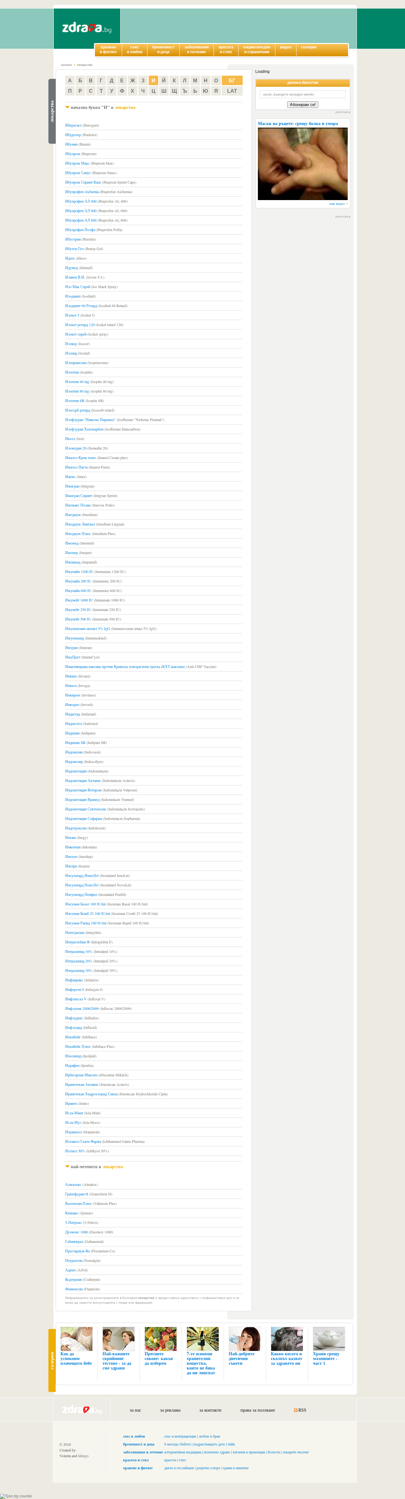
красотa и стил (136, 1460)
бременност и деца (138, 1444)
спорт (215, 1467)
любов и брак (209, 1436)
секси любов (134, 49)
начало (66, 64)
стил (182, 1459)
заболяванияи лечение (196, 49)
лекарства (84, 64)
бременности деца (163, 49)
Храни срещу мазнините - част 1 (326, 1358)
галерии (308, 47)
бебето (185, 1443)
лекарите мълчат (296, 1451)
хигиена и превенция (249, 1451)
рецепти (202, 1467)
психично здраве (217, 1451)
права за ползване (257, 1410)
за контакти (210, 1410)
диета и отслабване (179, 1467)
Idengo (83, 1455)
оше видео (337, 203)
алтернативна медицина (182, 1451)
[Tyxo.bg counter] (16, 1496)
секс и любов (134, 1436)
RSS (302, 1410)
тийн (231, 1443)
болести (274, 1451)
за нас (135, 1410)
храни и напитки (235, 1467)
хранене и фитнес (138, 1468)
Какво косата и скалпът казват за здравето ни (286, 1358)
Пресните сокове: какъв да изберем (159, 1358)
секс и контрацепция (180, 1436)
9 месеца (171, 1443)
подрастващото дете (209, 1443)
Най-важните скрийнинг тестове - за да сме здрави (117, 1360)
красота (170, 1459)
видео (285, 47)
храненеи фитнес (108, 49)
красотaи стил (226, 49)
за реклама (170, 1410)
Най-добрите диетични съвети (241, 1358)
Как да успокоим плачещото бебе (76, 1358)
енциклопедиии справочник (256, 49)
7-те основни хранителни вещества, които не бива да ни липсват (201, 1363)
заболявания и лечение (143, 1452)
